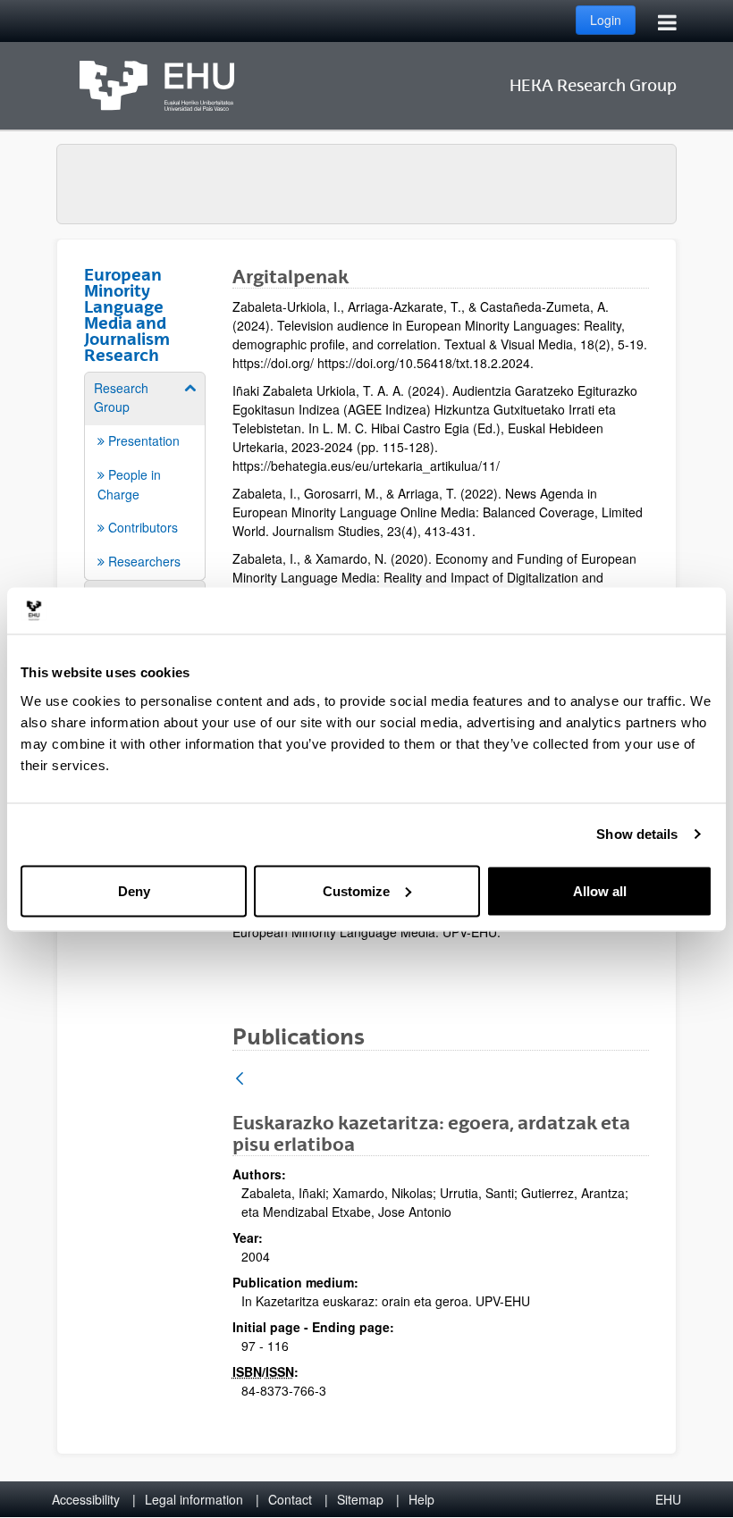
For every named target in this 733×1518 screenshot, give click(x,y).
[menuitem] (145, 475)
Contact (290, 1499)
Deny (134, 890)
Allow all (600, 890)
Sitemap (360, 1499)
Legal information (194, 1499)
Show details (637, 834)
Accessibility (86, 1499)
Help (421, 1499)
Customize (356, 890)
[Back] (239, 1080)
